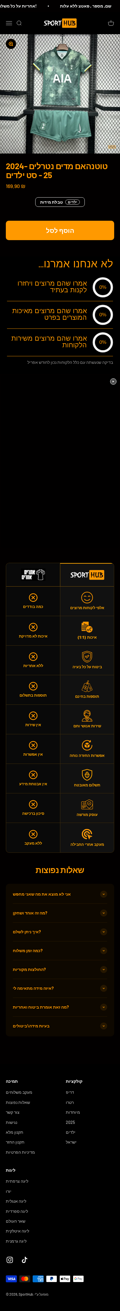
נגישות (11, 1122)
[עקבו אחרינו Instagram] (10, 1260)
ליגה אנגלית (16, 1201)
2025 (70, 1122)
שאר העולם (15, 1221)
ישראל (71, 1142)
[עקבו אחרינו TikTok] (25, 1260)
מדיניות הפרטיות (20, 1152)
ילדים (70, 1132)
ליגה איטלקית (17, 1230)
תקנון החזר (15, 1142)
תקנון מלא (14, 1132)
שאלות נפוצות (18, 1102)
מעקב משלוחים (19, 1092)
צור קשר (13, 1112)
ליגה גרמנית (16, 1241)
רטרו (70, 1102)
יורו (8, 1191)
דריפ (70, 1092)
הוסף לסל (60, 230)
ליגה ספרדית (17, 1211)
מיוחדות (73, 1112)
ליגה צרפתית (17, 1181)
